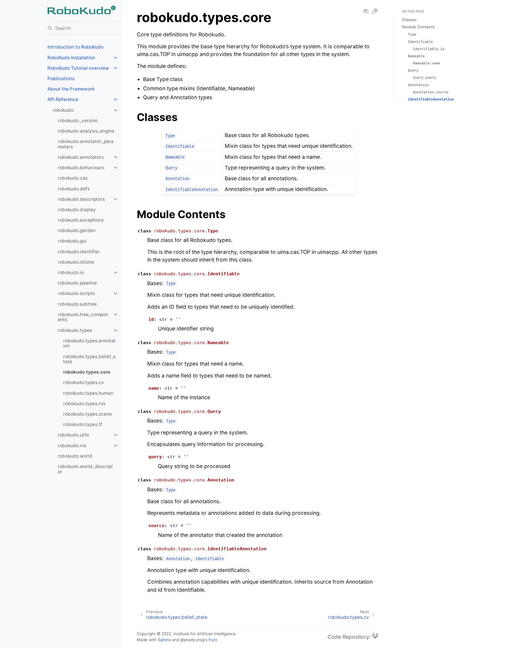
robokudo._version (78, 120)
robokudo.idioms (76, 262)
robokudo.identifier (79, 251)
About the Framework (70, 89)
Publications (61, 78)
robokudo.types (75, 330)
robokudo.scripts (76, 293)
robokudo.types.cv (83, 382)
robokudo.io (71, 272)
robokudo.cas (73, 178)
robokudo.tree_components (83, 317)
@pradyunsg (192, 639)
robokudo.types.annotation (89, 343)
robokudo (63, 110)
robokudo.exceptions (81, 220)
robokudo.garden (76, 230)
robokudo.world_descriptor (85, 469)
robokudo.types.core (86, 372)
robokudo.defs (74, 189)
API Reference (62, 99)
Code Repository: (350, 636)
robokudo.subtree (77, 304)
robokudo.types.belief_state (89, 359)
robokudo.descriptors (81, 199)
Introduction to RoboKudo (75, 47)
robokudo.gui (72, 241)
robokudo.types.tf (82, 424)
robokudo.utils (73, 435)
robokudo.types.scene (87, 414)
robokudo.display (77, 209)
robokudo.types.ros (84, 403)
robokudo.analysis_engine (86, 131)
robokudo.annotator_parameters (86, 144)
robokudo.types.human (88, 393)
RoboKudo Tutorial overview (78, 68)
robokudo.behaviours (81, 167)
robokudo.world (75, 456)
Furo (213, 639)
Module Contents (418, 26)
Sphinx (164, 639)
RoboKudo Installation (71, 57)
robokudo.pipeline (77, 283)
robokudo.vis (72, 445)
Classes (409, 19)
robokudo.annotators (81, 157)
